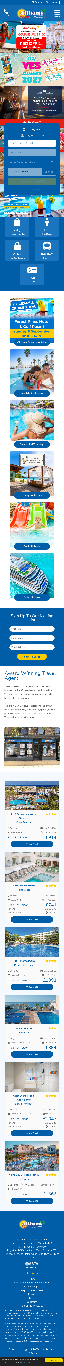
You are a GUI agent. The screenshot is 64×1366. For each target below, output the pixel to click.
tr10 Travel (37, 1349)
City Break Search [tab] (35, 135)
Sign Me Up (30, 656)
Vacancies (32, 1302)
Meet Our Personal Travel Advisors (32, 1282)
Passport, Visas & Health (32, 1290)
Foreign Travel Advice (32, 1305)
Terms (32, 1298)
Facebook (38, 2)
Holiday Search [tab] (35, 129)
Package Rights (32, 1286)
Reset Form (34, 189)
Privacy (32, 1294)
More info (25, 1362)
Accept (53, 1360)
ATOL (32, 1279)
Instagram (53, 2)
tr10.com (32, 1353)
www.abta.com (45, 1332)
